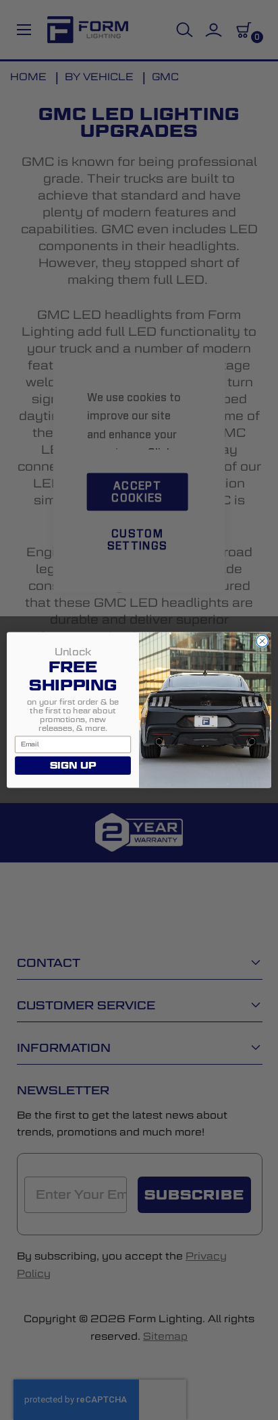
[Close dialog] (262, 640)
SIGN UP (73, 765)
